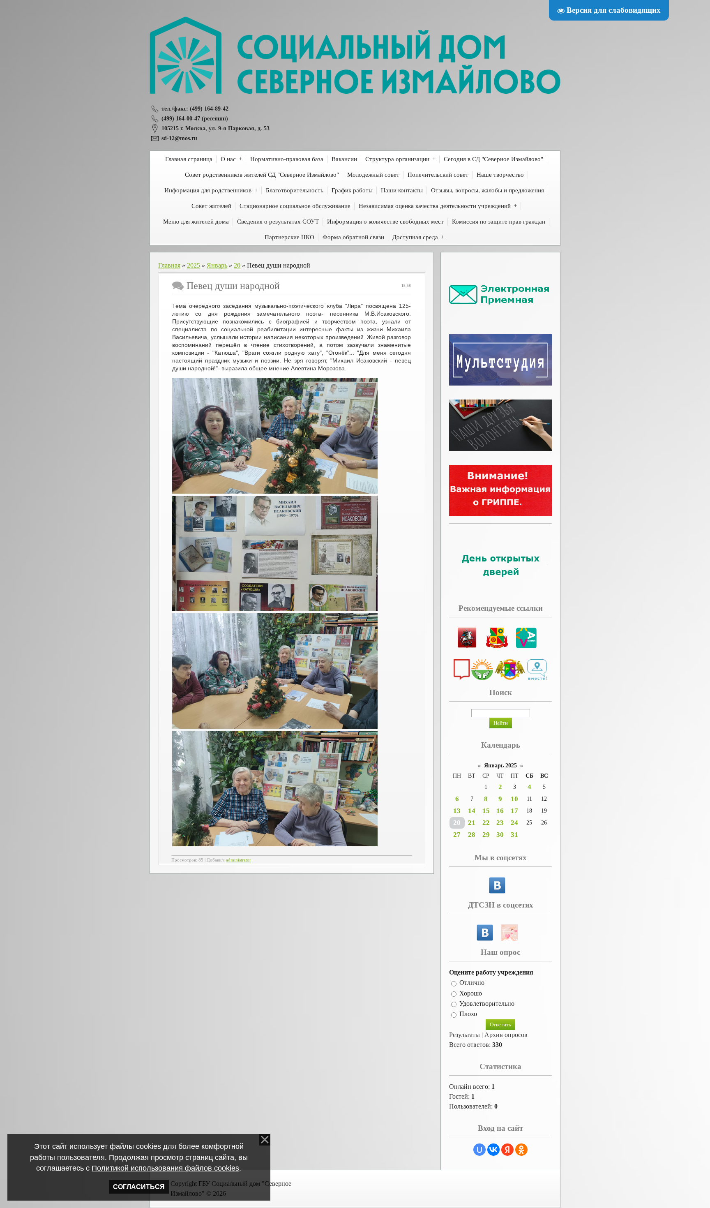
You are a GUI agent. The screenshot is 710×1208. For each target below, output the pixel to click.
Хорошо (470, 993)
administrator (238, 860)
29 (486, 834)
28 (471, 834)
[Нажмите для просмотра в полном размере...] (275, 491)
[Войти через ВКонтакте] (493, 1149)
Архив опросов (506, 1034)
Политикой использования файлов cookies (165, 1168)
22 (486, 823)
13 (457, 811)
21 (471, 823)
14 (471, 811)
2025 (193, 265)
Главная (169, 265)
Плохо (468, 1014)
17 (514, 811)
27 (457, 834)
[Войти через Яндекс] (507, 1149)
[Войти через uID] (479, 1149)
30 (500, 834)
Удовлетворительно (486, 1003)
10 (514, 799)
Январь (217, 265)
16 (500, 811)
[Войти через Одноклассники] (521, 1149)
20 (237, 265)
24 (514, 823)
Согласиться (139, 1186)
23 (500, 823)
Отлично (471, 982)
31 (514, 834)
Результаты (464, 1034)
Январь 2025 (500, 765)
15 (486, 811)
